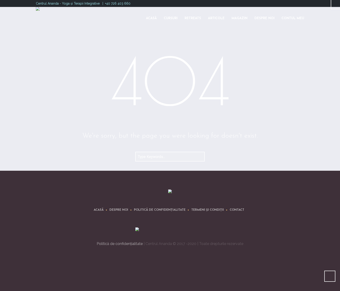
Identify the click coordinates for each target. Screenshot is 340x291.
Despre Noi (118, 209)
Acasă (99, 209)
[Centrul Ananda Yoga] (170, 192)
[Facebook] (296, 3)
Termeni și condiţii (207, 209)
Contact (237, 209)
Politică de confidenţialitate (159, 209)
